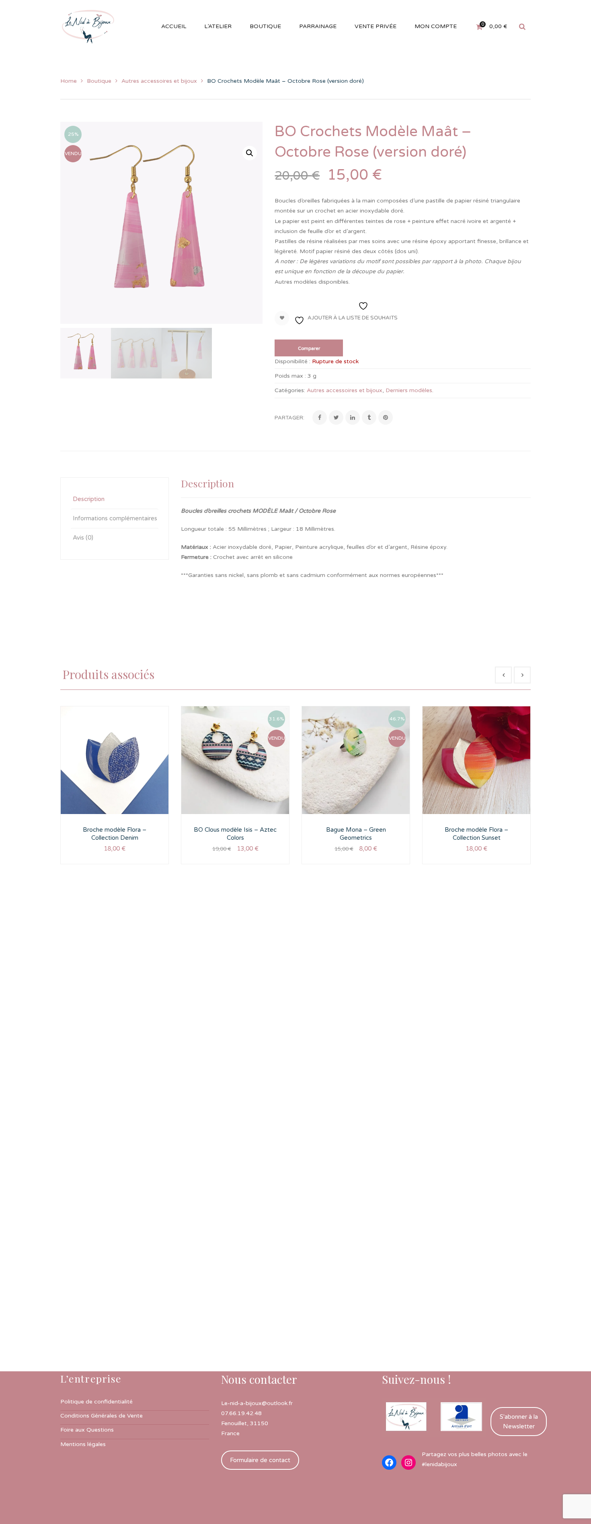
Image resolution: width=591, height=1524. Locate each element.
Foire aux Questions (87, 1429)
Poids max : (290, 375)
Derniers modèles (409, 390)
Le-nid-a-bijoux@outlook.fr (257, 1403)
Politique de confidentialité (96, 1401)
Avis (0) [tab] (83, 537)
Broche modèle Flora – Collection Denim (114, 833)
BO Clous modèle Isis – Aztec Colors (235, 833)
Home (68, 81)
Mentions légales (83, 1444)
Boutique (99, 81)
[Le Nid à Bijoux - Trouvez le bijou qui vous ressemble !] (88, 26)
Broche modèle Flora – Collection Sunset (476, 833)
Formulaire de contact (260, 1460)
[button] (249, 153)
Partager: (289, 418)
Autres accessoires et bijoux (159, 81)
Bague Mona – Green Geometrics (356, 833)
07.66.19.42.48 (241, 1413)
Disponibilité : (292, 361)
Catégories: (290, 390)
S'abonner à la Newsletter (519, 1421)
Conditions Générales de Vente (101, 1415)
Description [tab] (89, 499)
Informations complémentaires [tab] (115, 518)
